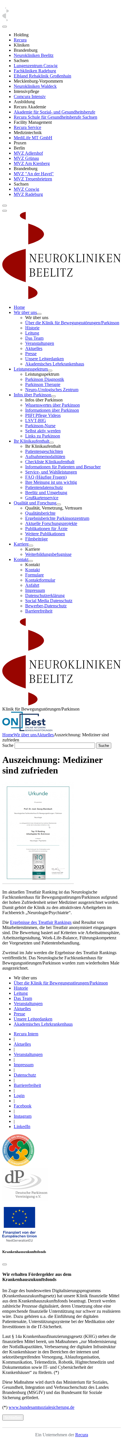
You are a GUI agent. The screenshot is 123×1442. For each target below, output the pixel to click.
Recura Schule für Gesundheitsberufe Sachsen (55, 117)
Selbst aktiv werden (43, 430)
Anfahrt (32, 585)
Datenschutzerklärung (45, 595)
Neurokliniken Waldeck (35, 86)
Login (19, 1095)
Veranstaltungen (39, 343)
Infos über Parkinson (32, 394)
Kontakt (21, 559)
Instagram (22, 1116)
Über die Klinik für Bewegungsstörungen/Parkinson (72, 322)
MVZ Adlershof (28, 153)
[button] (19, 1240)
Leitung (32, 333)
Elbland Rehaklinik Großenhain (42, 75)
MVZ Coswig (26, 189)
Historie (32, 327)
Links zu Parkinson (42, 435)
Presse (31, 353)
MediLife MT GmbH (33, 137)
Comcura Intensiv (30, 96)
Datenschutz (25, 1075)
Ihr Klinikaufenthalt (31, 441)
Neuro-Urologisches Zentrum (51, 389)
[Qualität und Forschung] (58, 504)
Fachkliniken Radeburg (35, 70)
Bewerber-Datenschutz (46, 605)
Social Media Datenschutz (48, 600)
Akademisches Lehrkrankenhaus (54, 363)
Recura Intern (26, 1033)
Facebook (22, 1105)
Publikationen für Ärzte (46, 528)
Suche (7, 745)
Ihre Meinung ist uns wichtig (51, 482)
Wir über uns (25, 312)
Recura (20, 39)
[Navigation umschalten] (4, 205)
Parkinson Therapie (42, 384)
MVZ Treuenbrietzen (33, 178)
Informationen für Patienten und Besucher (63, 466)
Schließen (13, 1417)
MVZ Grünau (26, 158)
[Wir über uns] (39, 314)
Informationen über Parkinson (52, 410)
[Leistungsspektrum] (50, 370)
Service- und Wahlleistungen (51, 472)
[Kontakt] (30, 561)
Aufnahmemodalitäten (45, 456)
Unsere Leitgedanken (44, 358)
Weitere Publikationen (45, 533)
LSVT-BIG (35, 420)
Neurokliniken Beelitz (33, 55)
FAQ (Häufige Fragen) (46, 477)
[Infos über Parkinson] (53, 396)
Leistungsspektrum (31, 369)
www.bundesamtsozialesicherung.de (41, 1407)
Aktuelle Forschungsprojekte (51, 523)
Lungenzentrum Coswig (35, 65)
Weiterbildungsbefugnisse (48, 554)
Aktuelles (33, 348)
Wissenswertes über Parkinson (52, 405)
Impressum (35, 590)
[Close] (4, 26)
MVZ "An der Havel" (34, 173)
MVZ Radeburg (28, 194)
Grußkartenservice (41, 497)
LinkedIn (22, 1126)
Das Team (34, 338)
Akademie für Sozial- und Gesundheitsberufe (54, 112)
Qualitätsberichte (40, 513)
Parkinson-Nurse (40, 425)
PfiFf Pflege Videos (43, 415)
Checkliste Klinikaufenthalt (49, 461)
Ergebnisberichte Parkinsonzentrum (57, 518)
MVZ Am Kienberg (32, 163)
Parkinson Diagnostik (44, 379)
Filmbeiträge (36, 538)
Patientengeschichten (44, 451)
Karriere (21, 544)
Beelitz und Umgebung (46, 492)
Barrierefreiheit (38, 610)
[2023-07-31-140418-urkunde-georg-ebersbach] (38, 882)
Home (19, 307)
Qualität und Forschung (35, 502)
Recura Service (27, 127)
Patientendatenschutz (44, 487)
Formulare (34, 574)
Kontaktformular (40, 580)
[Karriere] (31, 545)
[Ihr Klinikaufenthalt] (51, 442)
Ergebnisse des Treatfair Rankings (41, 922)
